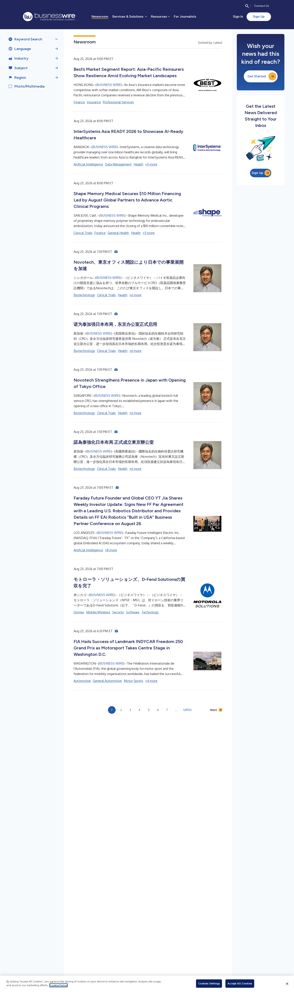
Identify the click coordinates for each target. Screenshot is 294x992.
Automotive (82, 681)
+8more (111, 550)
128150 (187, 710)
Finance (79, 102)
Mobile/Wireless (98, 612)
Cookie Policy (58, 985)
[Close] (287, 984)
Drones (79, 612)
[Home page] (49, 16)
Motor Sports (133, 681)
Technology (150, 612)
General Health (118, 233)
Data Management (118, 164)
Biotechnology (84, 295)
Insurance (94, 102)
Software (132, 612)
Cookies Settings (209, 983)
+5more (151, 164)
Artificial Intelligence (88, 164)
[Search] (247, 6)
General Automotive (107, 681)
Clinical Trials (83, 233)
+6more (135, 295)
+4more (151, 681)
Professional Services (118, 102)
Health (138, 164)
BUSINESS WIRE (109, 85)
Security (118, 612)
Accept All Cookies (240, 983)
